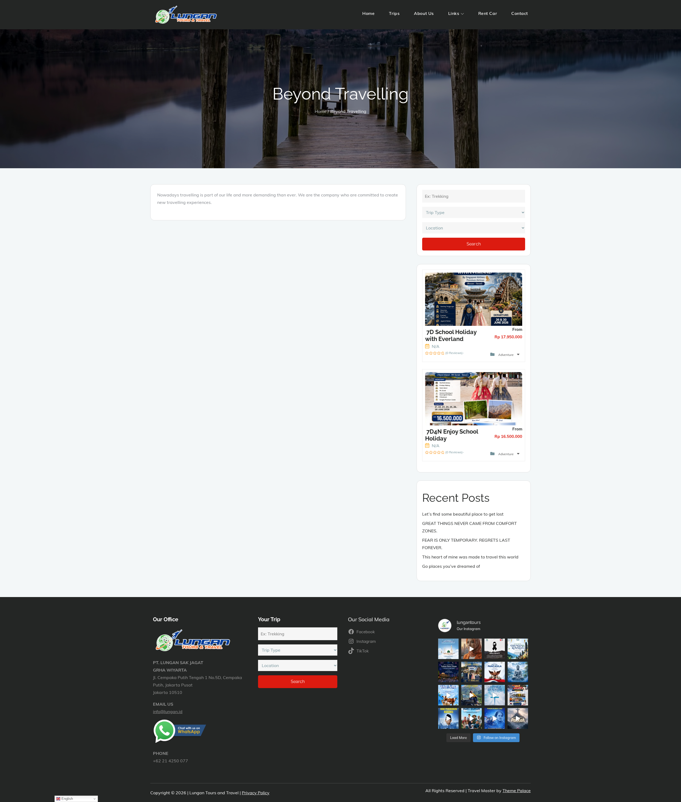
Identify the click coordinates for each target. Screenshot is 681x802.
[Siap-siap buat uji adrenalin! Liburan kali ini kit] (471, 695)
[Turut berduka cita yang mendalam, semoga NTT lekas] (494, 649)
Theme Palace (517, 790)
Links (453, 13)
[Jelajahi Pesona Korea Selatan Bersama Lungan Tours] (518, 695)
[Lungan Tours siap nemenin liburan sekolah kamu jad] (471, 672)
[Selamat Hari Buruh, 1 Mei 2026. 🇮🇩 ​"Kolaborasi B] (471, 718)
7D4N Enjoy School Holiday (451, 435)
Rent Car (487, 13)
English (66, 799)
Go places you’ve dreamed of (451, 566)
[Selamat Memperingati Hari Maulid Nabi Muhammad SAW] (448, 649)
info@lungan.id (167, 711)
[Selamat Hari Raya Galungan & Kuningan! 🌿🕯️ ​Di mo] (518, 649)
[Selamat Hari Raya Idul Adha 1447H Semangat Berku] (448, 695)
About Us (424, 13)
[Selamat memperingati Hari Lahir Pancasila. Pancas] (494, 672)
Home (368, 13)
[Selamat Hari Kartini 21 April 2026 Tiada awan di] (494, 718)
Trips (394, 13)
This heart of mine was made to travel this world (470, 557)
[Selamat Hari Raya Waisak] (518, 672)
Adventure (506, 355)
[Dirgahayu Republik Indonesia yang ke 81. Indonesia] (471, 649)
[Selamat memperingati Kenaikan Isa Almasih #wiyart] (494, 695)
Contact (519, 13)
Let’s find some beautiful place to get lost (463, 514)
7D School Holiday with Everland (450, 335)
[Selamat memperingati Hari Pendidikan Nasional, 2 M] (448, 718)
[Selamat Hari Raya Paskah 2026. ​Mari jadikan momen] (518, 718)
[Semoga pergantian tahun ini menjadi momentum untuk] (448, 672)
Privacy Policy (255, 792)
